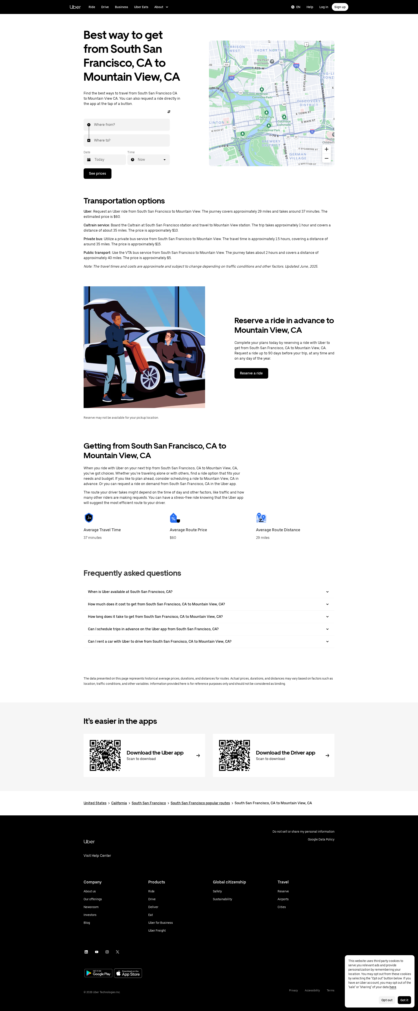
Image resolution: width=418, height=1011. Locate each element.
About (158, 7)
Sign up (340, 7)
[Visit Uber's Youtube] (96, 952)
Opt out (387, 1000)
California (119, 803)
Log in (323, 7)
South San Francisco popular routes (200, 803)
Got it (404, 1000)
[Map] (271, 103)
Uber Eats (141, 7)
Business (121, 7)
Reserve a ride (251, 373)
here (392, 987)
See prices (97, 173)
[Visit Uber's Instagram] (107, 952)
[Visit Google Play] (98, 973)
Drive (105, 7)
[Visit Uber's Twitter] (117, 952)
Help (310, 7)
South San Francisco (149, 803)
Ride (92, 7)
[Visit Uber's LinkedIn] (86, 952)
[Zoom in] (326, 149)
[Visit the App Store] (128, 973)
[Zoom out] (326, 158)
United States (95, 803)
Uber (75, 7)
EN (298, 7)
